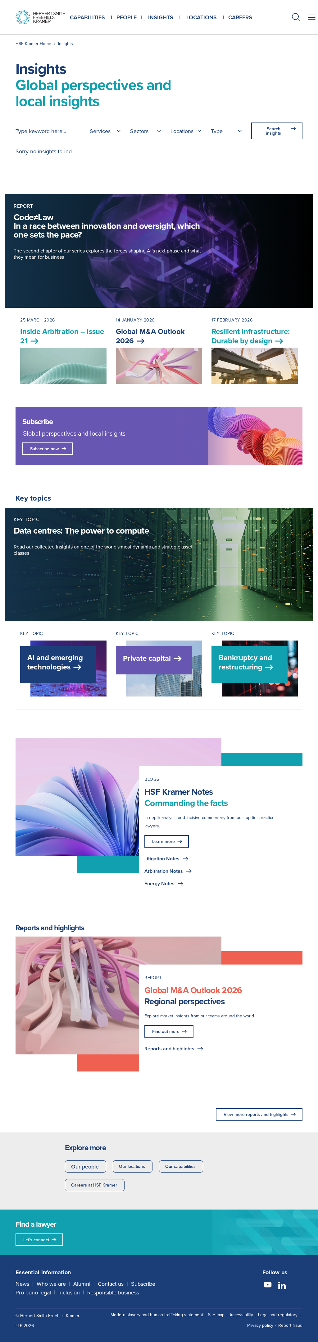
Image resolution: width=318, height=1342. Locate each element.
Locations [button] (201, 17)
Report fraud (290, 1325)
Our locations (132, 1166)
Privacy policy (260, 1325)
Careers (240, 17)
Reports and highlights (169, 1048)
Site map (216, 1315)
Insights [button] (160, 17)
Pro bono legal (33, 1292)
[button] (296, 18)
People (126, 17)
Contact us (111, 1284)
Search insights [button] (273, 131)
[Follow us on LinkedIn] (282, 1285)
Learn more (163, 841)
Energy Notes (159, 883)
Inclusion (69, 1292)
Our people (85, 1166)
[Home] (40, 17)
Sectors (139, 131)
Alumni (81, 1284)
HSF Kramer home (33, 43)
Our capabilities (180, 1166)
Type (217, 131)
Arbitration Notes (163, 871)
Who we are (51, 1284)
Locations (181, 131)
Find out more (165, 1031)
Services (100, 131)
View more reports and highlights (256, 1114)
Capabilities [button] (87, 17)
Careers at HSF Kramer (94, 1185)
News (22, 1284)
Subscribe (143, 1284)
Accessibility (241, 1315)
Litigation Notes (161, 858)
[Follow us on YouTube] (267, 1285)
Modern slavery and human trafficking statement (157, 1315)
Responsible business (113, 1292)
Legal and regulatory (278, 1315)
